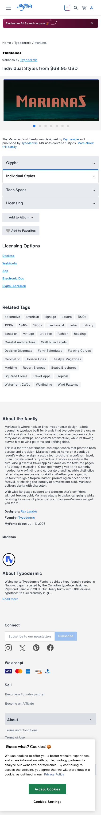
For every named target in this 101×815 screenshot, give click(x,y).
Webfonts (9, 263)
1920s (82, 317)
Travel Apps (41, 376)
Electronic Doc (13, 278)
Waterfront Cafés (17, 385)
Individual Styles (20, 176)
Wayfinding (44, 385)
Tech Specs (16, 190)
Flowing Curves (79, 351)
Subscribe (65, 636)
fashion (63, 334)
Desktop (8, 256)
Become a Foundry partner (25, 694)
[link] (83, 8)
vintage (28, 334)
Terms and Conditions (21, 730)
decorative (12, 317)
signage (50, 317)
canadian (11, 334)
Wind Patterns (68, 385)
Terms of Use (15, 737)
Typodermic (22, 42)
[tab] (34, 126)
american (32, 317)
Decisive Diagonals (18, 351)
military (88, 325)
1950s (37, 325)
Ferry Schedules (50, 351)
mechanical (56, 325)
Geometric (12, 359)
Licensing (14, 203)
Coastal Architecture (20, 342)
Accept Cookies (47, 789)
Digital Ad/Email (14, 286)
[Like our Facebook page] (52, 647)
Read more (10, 599)
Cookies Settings (48, 801)
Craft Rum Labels (54, 342)
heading (80, 334)
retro (73, 325)
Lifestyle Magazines (66, 359)
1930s (9, 325)
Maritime (11, 368)
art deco (46, 334)
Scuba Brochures (64, 368)
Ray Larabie (71, 139)
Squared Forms (16, 376)
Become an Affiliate (19, 703)
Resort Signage (34, 368)
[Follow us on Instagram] (10, 647)
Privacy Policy (54, 774)
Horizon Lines (36, 359)
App (5, 271)
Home (6, 42)
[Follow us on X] (24, 647)
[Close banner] (92, 23)
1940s (23, 325)
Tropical (62, 376)
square (67, 317)
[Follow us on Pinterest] (38, 647)
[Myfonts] (25, 9)
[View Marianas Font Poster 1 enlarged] (51, 103)
